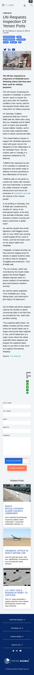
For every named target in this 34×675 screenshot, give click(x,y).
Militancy (13, 42)
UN (20, 42)
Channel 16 (16, 628)
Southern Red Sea (9, 39)
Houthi (6, 42)
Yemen (19, 36)
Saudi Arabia (21, 39)
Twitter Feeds (16, 620)
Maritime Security (9, 36)
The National (9, 31)
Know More (16, 637)
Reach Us (16, 645)
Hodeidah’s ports (21, 193)
